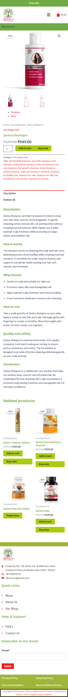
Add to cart (25, 148)
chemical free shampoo (24, 164)
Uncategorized (18, 124)
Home (6, 124)
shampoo (45, 171)
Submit (7, 666)
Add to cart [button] (13, 453)
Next (13, 116)
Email (6, 650)
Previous (15, 112)
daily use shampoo (45, 164)
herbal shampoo (47, 168)
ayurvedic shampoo (41, 161)
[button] (59, 36)
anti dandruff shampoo (20, 161)
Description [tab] (9, 193)
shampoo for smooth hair (15, 178)
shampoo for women (39, 178)
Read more (13, 515)
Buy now (43, 148)
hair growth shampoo (28, 168)
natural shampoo (11, 171)
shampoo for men (27, 175)
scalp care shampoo (30, 171)
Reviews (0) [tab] (9, 199)
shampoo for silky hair (47, 175)
